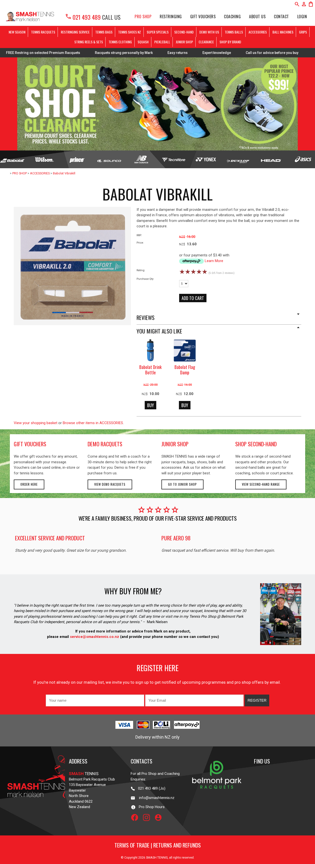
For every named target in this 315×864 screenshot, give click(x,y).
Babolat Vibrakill (64, 173)
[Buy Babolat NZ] (12, 159)
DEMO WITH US (209, 31)
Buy (150, 405)
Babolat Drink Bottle (150, 370)
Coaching (232, 16)
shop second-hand (256, 444)
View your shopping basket (35, 423)
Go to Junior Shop (182, 484)
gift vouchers (30, 444)
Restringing (171, 16)
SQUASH (143, 41)
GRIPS (303, 31)
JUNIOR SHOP (184, 41)
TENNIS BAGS (103, 31)
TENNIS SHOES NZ (129, 31)
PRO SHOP (143, 16)
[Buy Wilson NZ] (44, 159)
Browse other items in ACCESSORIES (93, 423)
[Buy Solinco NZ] (109, 159)
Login (302, 16)
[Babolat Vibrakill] (72, 324)
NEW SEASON (17, 31)
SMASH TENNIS (157, 857)
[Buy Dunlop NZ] (238, 159)
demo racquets (105, 444)
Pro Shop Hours (150, 807)
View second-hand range (261, 484)
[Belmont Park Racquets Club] (216, 797)
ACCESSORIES (258, 31)
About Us (257, 16)
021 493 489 (83, 17)
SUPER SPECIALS (158, 31)
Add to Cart (193, 298)
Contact (281, 16)
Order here (29, 484)
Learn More (214, 261)
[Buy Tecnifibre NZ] (173, 159)
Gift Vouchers (203, 16)
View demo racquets (110, 484)
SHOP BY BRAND (230, 41)
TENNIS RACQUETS (43, 31)
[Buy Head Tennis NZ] (270, 159)
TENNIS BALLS (234, 31)
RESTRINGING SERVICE (75, 31)
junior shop (175, 444)
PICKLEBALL (162, 41)
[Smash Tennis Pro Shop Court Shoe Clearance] (157, 103)
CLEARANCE (206, 41)
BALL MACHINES (282, 31)
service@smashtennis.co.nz (94, 636)
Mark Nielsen (157, 622)
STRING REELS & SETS (88, 41)
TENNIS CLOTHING (120, 41)
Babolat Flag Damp (184, 370)
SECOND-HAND (184, 31)
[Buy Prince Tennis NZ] (76, 159)
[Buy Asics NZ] (303, 159)
